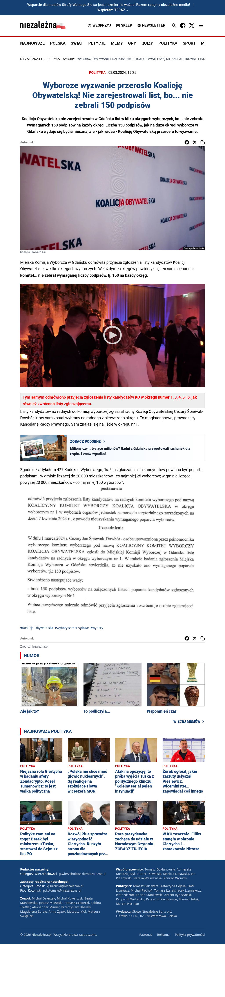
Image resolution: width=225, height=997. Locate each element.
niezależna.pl (31, 59)
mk (31, 142)
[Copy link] (202, 142)
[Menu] (201, 25)
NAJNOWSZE (32, 43)
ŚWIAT (77, 43)
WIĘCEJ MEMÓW (186, 721)
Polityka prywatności (190, 934)
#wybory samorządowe (72, 628)
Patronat (145, 934)
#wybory (97, 628)
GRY (132, 43)
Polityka (52, 59)
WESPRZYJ (102, 25)
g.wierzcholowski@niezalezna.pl (82, 874)
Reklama (163, 934)
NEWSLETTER (153, 25)
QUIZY (147, 43)
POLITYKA (168, 43)
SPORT (189, 43)
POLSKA (57, 43)
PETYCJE (97, 43)
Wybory (68, 59)
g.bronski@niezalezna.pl (65, 886)
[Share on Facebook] (187, 142)
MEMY (117, 43)
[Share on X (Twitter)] (194, 142)
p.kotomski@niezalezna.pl (62, 890)
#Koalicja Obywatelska (36, 628)
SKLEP (126, 25)
